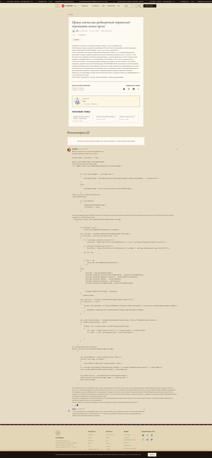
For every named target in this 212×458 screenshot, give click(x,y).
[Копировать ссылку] (138, 89)
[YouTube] (147, 439)
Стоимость (96, 5)
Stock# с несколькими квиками (105, 117)
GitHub (108, 449)
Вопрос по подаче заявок (127, 117)
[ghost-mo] (77, 405)
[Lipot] (73, 405)
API (89, 446)
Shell (89, 443)
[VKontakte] (151, 439)
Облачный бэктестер (93, 449)
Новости (108, 443)
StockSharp (76, 39)
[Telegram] (124, 89)
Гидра (89, 437)
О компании (127, 434)
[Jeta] (75, 405)
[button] (127, 5)
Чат (119, 5)
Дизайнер (90, 434)
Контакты (126, 442)
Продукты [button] (85, 5)
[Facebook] (143, 435)
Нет (82, 89)
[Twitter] (129, 89)
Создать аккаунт (88, 141)
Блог (103, 5)
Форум (108, 437)
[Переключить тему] (133, 5)
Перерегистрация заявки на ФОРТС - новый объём (81, 117)
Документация (110, 434)
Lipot (84, 101)
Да (75, 89)
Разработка (111, 5)
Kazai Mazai (75, 149)
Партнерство (127, 445)
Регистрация (150, 5)
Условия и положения (129, 448)
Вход (139, 5)
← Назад (70, 14)
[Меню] (57, 5)
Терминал (90, 440)
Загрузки (108, 446)
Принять (152, 454)
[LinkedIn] (134, 89)
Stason (74, 409)
